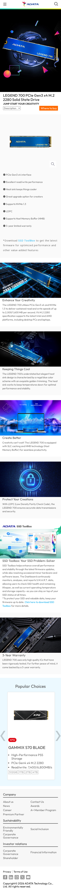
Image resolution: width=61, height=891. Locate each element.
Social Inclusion (39, 829)
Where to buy (49, 108)
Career (7, 810)
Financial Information (43, 852)
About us (8, 801)
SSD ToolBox (27, 240)
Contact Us (37, 801)
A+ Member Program (43, 810)
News (6, 806)
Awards (34, 806)
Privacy (7, 871)
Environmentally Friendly (13, 829)
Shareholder (10, 858)
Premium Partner (13, 814)
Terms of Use (21, 871)
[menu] (5, 4)
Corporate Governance (10, 836)
